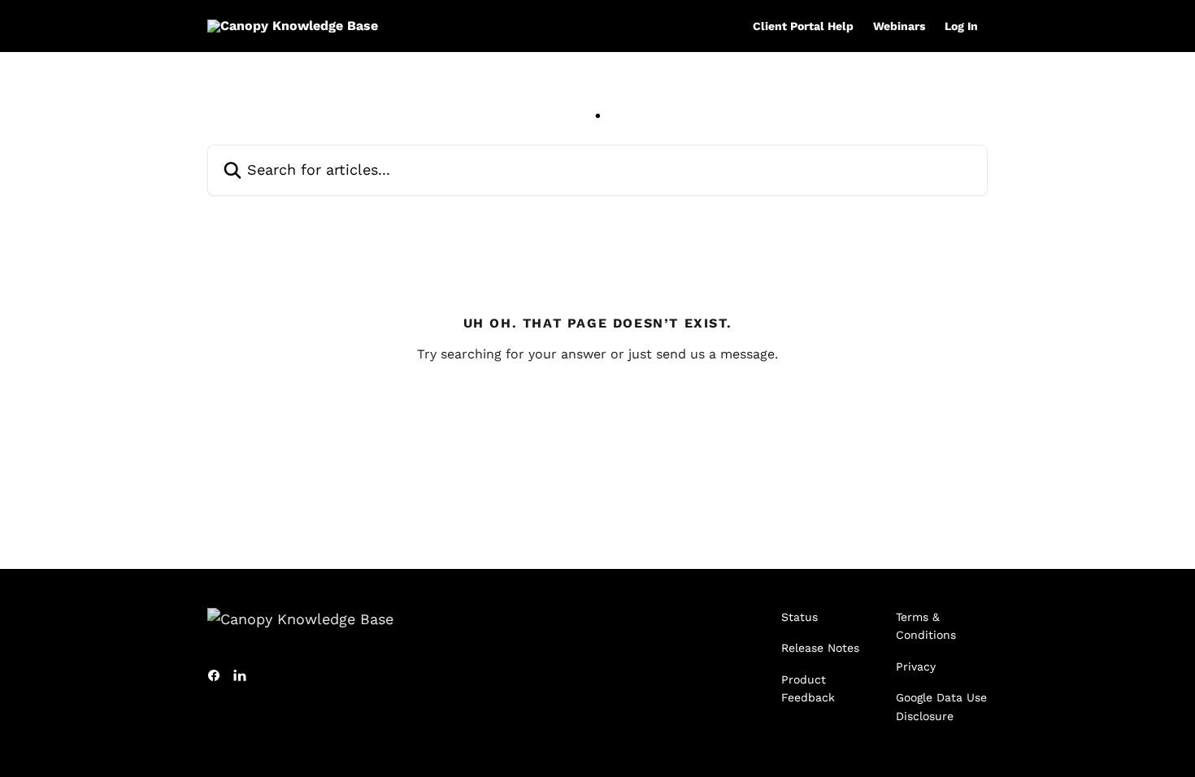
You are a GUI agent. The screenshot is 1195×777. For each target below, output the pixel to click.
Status (799, 616)
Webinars (899, 26)
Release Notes (820, 647)
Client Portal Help (803, 26)
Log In (961, 26)
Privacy (916, 666)
